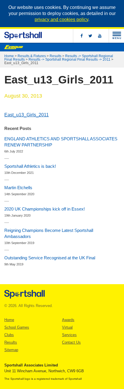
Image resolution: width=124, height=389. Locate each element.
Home (9, 56)
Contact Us (71, 342)
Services (69, 335)
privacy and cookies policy (61, 19)
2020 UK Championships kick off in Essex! (44, 208)
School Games (16, 327)
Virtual (67, 327)
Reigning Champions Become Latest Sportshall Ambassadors (48, 233)
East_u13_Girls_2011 (26, 114)
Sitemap (11, 350)
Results (55, 56)
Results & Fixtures (32, 56)
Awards (68, 320)
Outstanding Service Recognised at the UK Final (49, 257)
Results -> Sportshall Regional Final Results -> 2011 (69, 59)
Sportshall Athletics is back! (30, 166)
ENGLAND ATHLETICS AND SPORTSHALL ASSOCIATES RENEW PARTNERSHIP (60, 141)
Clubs (9, 335)
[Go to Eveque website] (13, 47)
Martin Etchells (18, 187)
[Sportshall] (23, 36)
